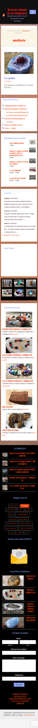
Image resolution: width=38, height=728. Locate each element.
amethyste (25, 506)
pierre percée (23, 519)
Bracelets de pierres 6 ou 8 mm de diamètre (22, 454)
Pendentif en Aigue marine (30, 619)
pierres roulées (25, 528)
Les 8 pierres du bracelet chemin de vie (17, 115)
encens (20, 510)
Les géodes (9, 78)
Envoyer (19, 685)
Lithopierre (26, 31)
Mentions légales (20, 696)
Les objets (7, 81)
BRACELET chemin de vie (30, 591)
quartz (12, 532)
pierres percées (11, 528)
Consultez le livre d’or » (11, 235)
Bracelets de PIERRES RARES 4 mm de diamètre (22, 462)
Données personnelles (20, 694)
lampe (11, 514)
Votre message (19, 658)
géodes (28, 510)
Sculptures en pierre (10, 430)
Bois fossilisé (7, 407)
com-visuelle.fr (29, 715)
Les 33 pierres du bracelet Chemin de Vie (17, 112)
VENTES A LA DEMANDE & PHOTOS (14, 125)
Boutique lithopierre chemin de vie (15, 119)
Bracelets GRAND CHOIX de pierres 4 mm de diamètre (22, 470)
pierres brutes (11, 523)
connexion (20, 703)
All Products (10, 122)
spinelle (19, 532)
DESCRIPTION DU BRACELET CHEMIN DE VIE (16, 109)
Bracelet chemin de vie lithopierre (17, 11)
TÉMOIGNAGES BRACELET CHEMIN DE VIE (15, 106)
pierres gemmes (25, 523)
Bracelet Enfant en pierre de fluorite (30, 608)
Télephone (19, 675)
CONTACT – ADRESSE (10, 128)
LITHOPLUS (22, 514)
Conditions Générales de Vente (20, 699)
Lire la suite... (15, 334)
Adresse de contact (19, 649)
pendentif (13, 519)
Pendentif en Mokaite (30, 577)
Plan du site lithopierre (20, 701)
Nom (19, 638)
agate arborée (14, 506)
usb (26, 532)
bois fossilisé (11, 510)
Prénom (10, 645)
